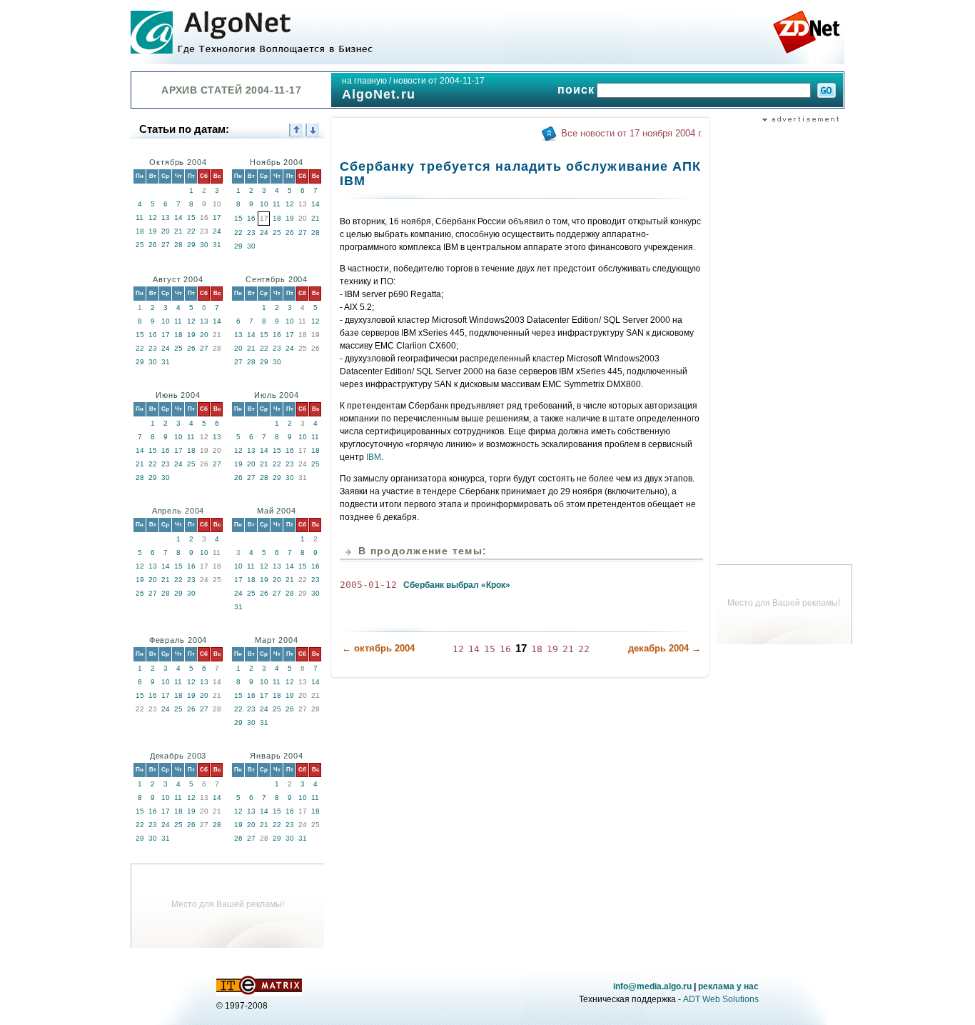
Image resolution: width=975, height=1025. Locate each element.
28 (178, 245)
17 (217, 217)
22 (191, 231)
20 (165, 231)
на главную (364, 81)
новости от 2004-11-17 (439, 81)
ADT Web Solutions (721, 999)
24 (217, 231)
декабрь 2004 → (664, 648)
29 (191, 245)
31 (217, 245)
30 (204, 245)
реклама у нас (728, 986)
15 (191, 217)
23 (251, 232)
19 (152, 231)
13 (165, 217)
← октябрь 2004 (378, 648)
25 (140, 245)
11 (139, 217)
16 (251, 218)
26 (152, 245)
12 (152, 217)
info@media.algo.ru (652, 986)
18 (140, 231)
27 (165, 245)
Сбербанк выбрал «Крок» (456, 585)
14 (178, 217)
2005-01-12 (368, 584)
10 (264, 204)
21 (178, 231)
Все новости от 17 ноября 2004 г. (632, 133)
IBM (373, 457)
